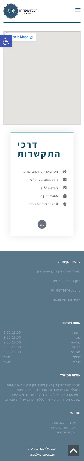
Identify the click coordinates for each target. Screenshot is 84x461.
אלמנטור (34, 454)
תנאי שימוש (65, 432)
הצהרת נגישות (63, 422)
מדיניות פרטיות (62, 427)
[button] (6, 41)
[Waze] (42, 224)
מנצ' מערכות (36, 448)
